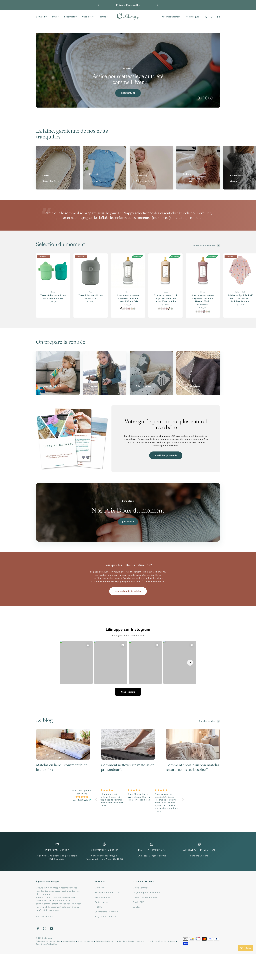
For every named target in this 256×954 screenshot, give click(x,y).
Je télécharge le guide (166, 455)
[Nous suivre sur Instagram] (44, 928)
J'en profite (128, 521)
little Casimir (240, 292)
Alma (108, 859)
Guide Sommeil (140, 887)
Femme (102, 16)
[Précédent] (98, 5)
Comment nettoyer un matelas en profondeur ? (127, 767)
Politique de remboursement (132, 941)
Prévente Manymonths (128, 5)
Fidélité (98, 907)
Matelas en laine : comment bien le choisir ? (61, 767)
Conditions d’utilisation (46, 944)
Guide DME (138, 902)
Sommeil (40, 16)
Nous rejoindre (128, 692)
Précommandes (102, 897)
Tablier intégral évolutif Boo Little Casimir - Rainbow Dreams (240, 298)
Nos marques (192, 16)
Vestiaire (86, 16)
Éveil (54, 16)
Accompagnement (171, 16)
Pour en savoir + (44, 916)
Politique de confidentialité (48, 941)
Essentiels (69, 16)
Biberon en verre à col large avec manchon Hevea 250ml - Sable (165, 298)
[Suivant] (157, 5)
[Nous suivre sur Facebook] (38, 928)
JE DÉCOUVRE (128, 93)
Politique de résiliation (106, 941)
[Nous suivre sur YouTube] (51, 928)
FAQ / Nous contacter (106, 916)
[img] (81, 796)
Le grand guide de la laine (128, 591)
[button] (97, 799)
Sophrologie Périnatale (106, 911)
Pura (53, 292)
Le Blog (137, 907)
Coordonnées (69, 941)
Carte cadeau (101, 902)
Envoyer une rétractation (107, 892)
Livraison (99, 887)
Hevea (127, 292)
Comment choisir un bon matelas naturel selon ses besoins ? (192, 767)
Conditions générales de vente (161, 941)
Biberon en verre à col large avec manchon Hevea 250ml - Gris (128, 298)
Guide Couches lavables (145, 897)
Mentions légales (85, 941)
